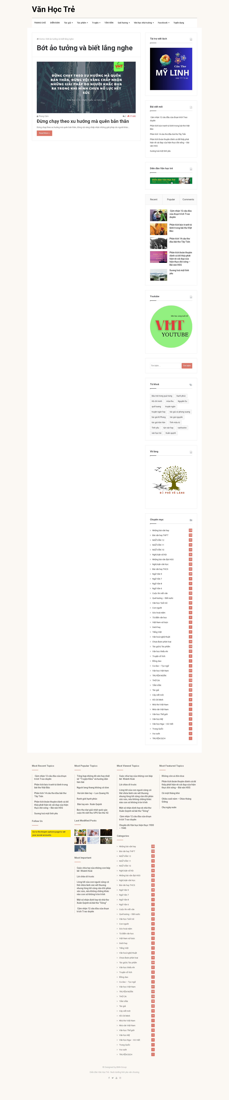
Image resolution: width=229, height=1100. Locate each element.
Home (42, 39)
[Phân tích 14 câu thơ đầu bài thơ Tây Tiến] (158, 243)
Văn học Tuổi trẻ (159, 603)
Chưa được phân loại (161, 641)
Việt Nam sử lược (160, 622)
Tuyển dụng (179, 23)
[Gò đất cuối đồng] (106, 840)
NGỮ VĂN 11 (158, 545)
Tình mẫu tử (175, 422)
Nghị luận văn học (160, 564)
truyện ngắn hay (158, 412)
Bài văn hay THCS (160, 569)
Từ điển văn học (159, 617)
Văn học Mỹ (157, 719)
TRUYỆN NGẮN (159, 675)
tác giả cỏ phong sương (180, 412)
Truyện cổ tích (158, 656)
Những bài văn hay (160, 530)
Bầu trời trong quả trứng (162, 396)
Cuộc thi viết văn (160, 593)
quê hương (156, 406)
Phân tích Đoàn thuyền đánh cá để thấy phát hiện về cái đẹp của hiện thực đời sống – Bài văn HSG (169, 142)
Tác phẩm (81, 23)
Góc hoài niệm (158, 612)
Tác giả (67, 23)
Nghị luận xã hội (159, 554)
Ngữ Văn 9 (157, 574)
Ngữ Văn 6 (157, 588)
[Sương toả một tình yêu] (158, 275)
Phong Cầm (43, 116)
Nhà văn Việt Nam (160, 709)
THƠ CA (156, 680)
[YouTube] (116, 1078)
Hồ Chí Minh (157, 699)
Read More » (44, 133)
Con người (157, 607)
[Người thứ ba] (93, 832)
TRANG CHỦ (40, 23)
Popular (171, 199)
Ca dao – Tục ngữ (160, 666)
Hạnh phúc (181, 396)
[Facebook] (109, 1078)
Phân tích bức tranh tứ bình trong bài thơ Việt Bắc (180, 227)
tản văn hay (168, 428)
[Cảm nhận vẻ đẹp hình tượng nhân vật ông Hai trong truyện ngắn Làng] (80, 832)
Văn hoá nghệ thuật (161, 637)
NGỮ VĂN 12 (158, 540)
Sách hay (156, 627)
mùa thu (170, 401)
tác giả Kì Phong (159, 417)
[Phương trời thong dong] (106, 832)
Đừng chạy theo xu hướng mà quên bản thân (83, 121)
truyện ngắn (170, 406)
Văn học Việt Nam (160, 670)
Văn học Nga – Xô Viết (162, 724)
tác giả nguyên (176, 417)
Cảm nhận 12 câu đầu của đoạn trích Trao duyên (180, 214)
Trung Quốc (157, 728)
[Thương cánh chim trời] (80, 848)
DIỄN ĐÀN (55, 23)
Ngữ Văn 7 (157, 578)
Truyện (95, 23)
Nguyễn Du (182, 401)
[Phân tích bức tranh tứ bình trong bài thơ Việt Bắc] (158, 229)
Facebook (162, 23)
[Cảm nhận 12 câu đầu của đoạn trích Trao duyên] (158, 215)
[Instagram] (120, 1078)
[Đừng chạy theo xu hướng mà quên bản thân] (86, 87)
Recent (153, 199)
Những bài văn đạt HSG (163, 559)
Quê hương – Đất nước (162, 598)
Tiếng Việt (157, 632)
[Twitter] (112, 1078)
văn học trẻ (156, 433)
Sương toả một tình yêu (160, 151)
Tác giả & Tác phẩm (161, 646)
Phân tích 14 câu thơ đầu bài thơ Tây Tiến (168, 134)
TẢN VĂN (109, 23)
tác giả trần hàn (158, 422)
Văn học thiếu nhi (160, 651)
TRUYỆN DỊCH (158, 738)
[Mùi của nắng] (93, 840)
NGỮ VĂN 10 (158, 549)
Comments (188, 199)
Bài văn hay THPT (160, 535)
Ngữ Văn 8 (157, 583)
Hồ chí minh (157, 401)
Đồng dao (156, 661)
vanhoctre (182, 428)
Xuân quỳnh (171, 433)
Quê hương (123, 23)
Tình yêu (155, 428)
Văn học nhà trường (143, 23)
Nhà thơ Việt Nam (160, 704)
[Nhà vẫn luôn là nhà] (80, 840)
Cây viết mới (158, 695)
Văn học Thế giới (160, 714)
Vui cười (156, 733)
